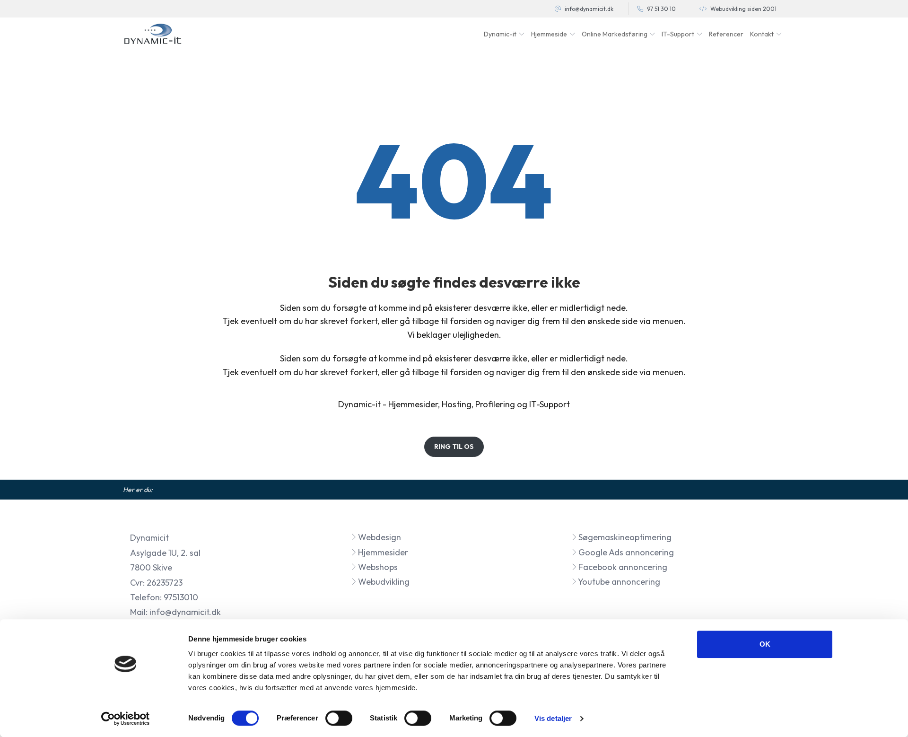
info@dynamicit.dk (589, 8)
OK (765, 644)
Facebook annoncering (621, 567)
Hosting (456, 404)
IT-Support (549, 404)
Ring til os (454, 446)
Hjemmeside (549, 34)
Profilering (495, 404)
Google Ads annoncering (625, 552)
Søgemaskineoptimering (624, 537)
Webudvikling (383, 581)
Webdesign (378, 537)
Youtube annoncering (618, 581)
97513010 (181, 597)
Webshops (377, 567)
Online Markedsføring (614, 34)
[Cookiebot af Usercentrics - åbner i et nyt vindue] (125, 718)
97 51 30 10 (661, 8)
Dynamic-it (359, 404)
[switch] (338, 718)
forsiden (466, 321)
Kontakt (762, 34)
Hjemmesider (413, 404)
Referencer (726, 34)
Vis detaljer (553, 718)
